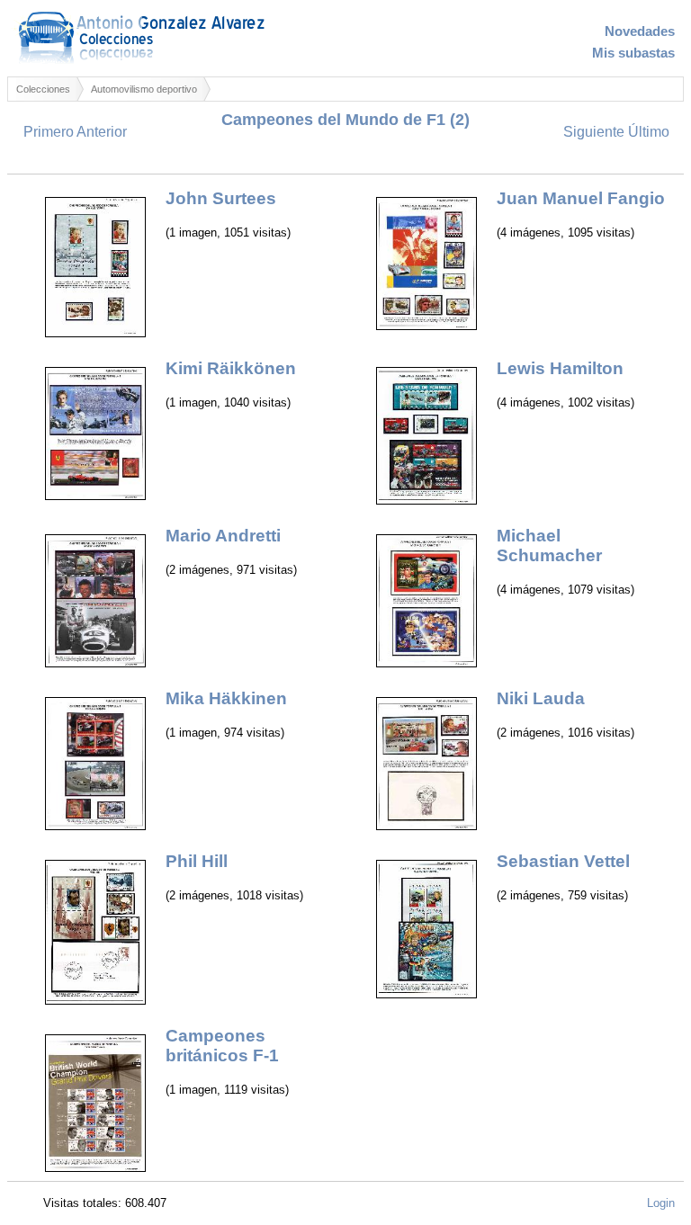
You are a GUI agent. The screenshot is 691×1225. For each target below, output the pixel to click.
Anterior (101, 131)
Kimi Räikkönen (231, 368)
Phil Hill (197, 861)
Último (648, 131)
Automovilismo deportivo (144, 89)
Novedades (640, 31)
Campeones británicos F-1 (222, 1045)
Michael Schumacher (549, 545)
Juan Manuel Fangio (581, 198)
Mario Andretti (223, 535)
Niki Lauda (541, 698)
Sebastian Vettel (563, 861)
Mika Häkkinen (226, 698)
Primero (48, 131)
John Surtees (221, 198)
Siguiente (593, 131)
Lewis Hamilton (560, 368)
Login (661, 1203)
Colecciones (43, 89)
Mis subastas (633, 53)
